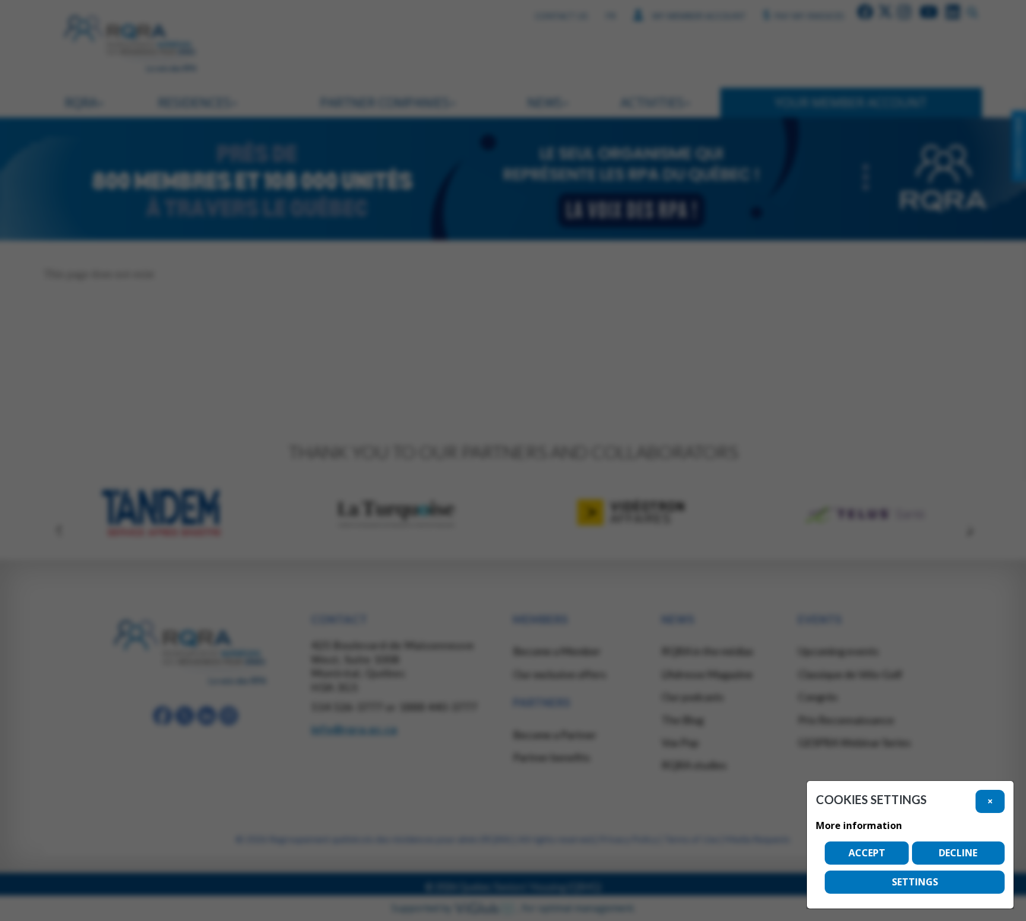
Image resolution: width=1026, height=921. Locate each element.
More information (859, 825)
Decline (958, 852)
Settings (915, 881)
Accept (866, 852)
